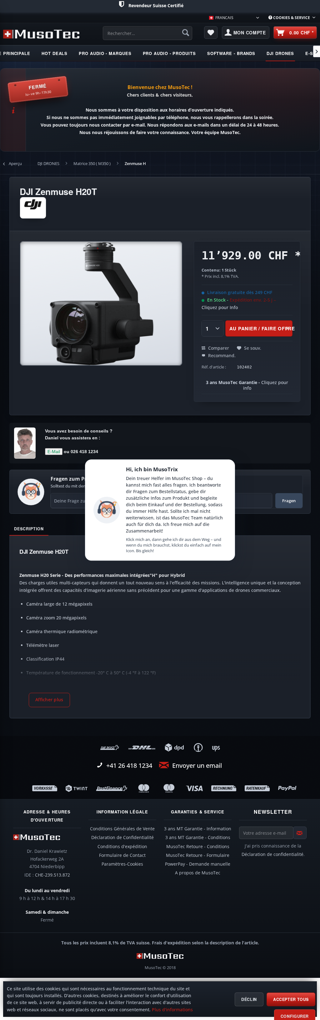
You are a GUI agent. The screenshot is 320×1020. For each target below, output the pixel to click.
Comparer (218, 348)
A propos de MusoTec (197, 873)
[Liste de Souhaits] (211, 32)
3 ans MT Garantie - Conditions (197, 837)
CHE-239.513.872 (52, 875)
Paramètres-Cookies (122, 864)
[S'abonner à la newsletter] (300, 833)
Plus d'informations (172, 1009)
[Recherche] (185, 32)
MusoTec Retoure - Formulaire (197, 855)
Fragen (289, 500)
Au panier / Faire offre (260, 328)
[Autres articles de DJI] (33, 208)
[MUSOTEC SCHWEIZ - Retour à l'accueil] (41, 34)
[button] (49, 700)
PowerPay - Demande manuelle (197, 864)
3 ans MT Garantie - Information (197, 829)
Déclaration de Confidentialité (122, 837)
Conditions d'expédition (122, 846)
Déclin (249, 999)
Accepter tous (291, 999)
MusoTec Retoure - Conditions (197, 846)
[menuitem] (292, 18)
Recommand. (221, 355)
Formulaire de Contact (122, 855)
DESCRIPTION (29, 529)
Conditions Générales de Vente (122, 829)
